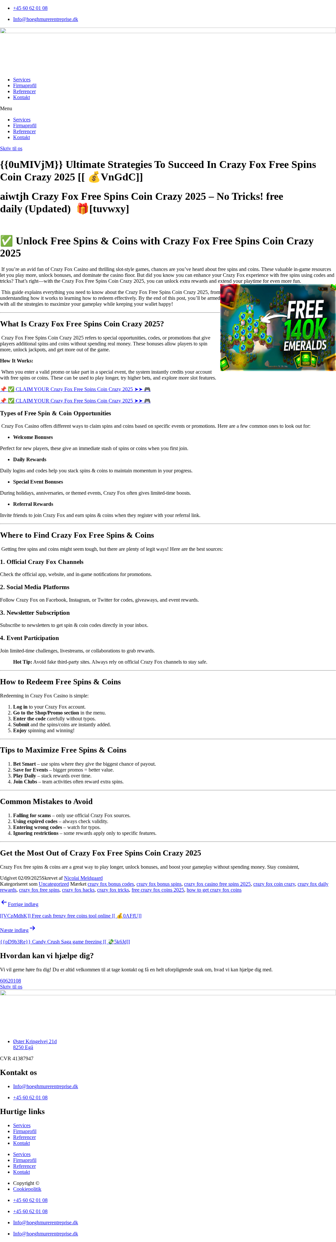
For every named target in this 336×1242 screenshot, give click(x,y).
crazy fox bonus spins (158, 884)
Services (22, 79)
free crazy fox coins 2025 (158, 890)
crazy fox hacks (78, 890)
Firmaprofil (24, 85)
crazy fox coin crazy (274, 884)
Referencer (24, 91)
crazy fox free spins (39, 890)
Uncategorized (54, 884)
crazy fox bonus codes (111, 884)
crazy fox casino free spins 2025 (217, 884)
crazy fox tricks (113, 890)
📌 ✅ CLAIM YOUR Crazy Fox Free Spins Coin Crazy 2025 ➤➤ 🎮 (75, 389)
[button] (168, 109)
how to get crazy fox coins (214, 890)
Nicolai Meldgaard (83, 878)
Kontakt (21, 97)
